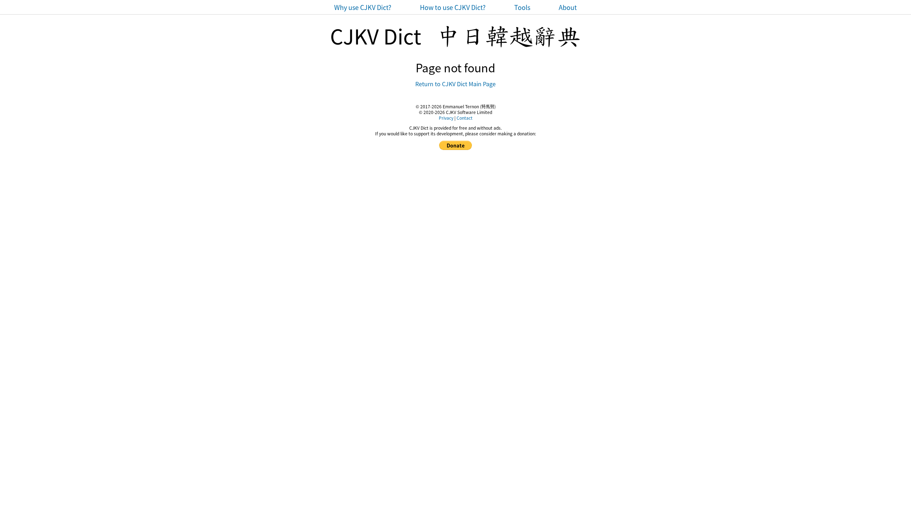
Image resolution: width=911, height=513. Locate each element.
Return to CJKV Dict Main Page (455, 83)
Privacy (446, 118)
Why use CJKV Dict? (362, 7)
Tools (522, 7)
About (568, 7)
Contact (465, 118)
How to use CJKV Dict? (453, 7)
